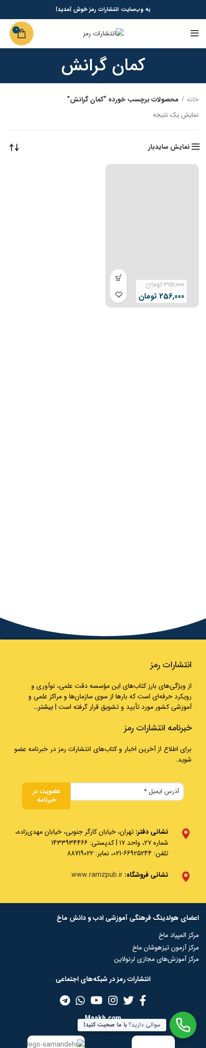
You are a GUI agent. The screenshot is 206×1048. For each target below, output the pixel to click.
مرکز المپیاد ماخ (179, 935)
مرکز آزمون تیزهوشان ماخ (165, 947)
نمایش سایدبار (169, 146)
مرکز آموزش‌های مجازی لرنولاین (156, 959)
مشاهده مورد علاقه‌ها (118, 294)
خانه (193, 100)
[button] (118, 277)
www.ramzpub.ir (97, 875)
